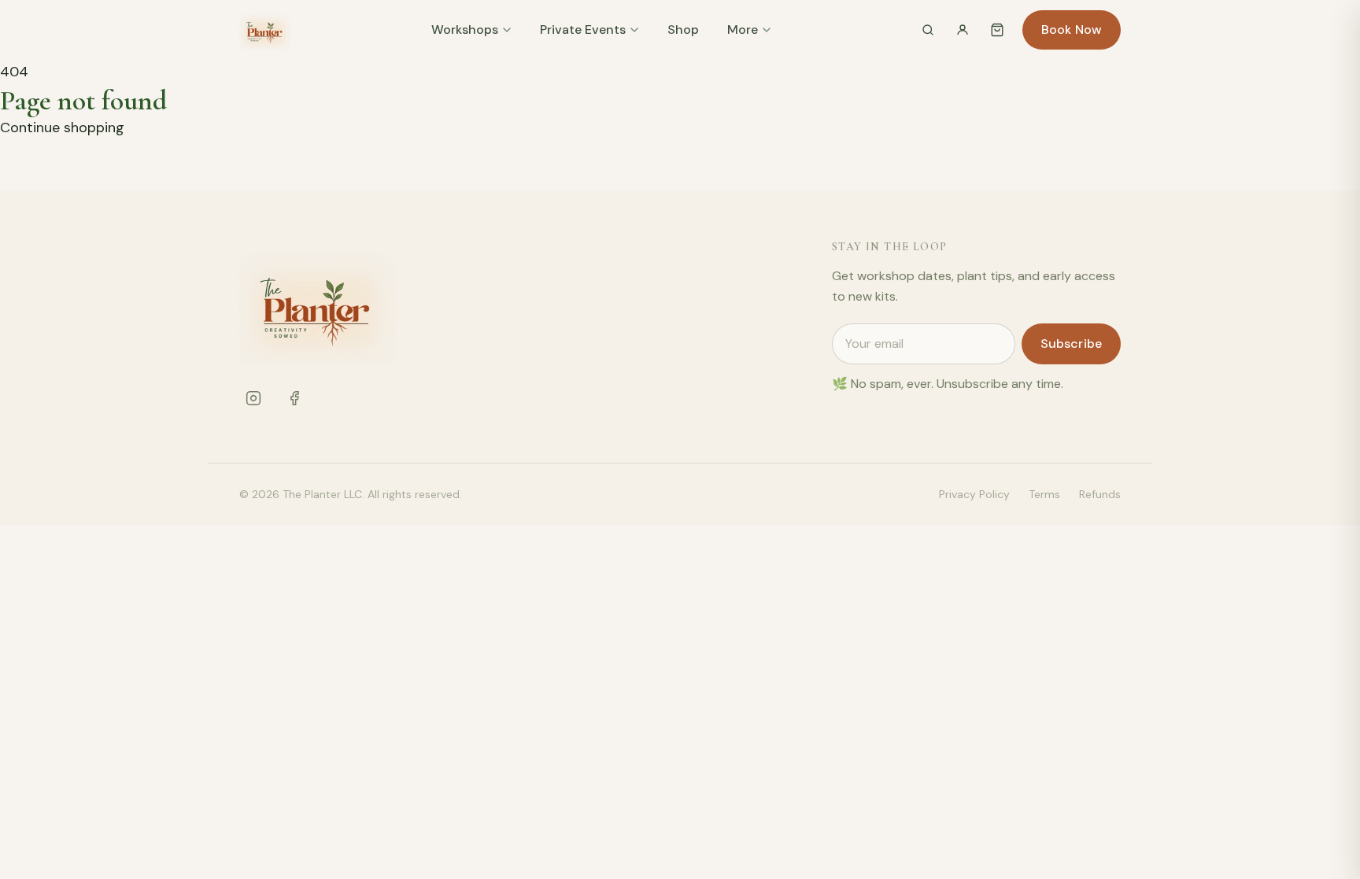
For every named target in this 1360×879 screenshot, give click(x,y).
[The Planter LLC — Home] (265, 29)
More (742, 29)
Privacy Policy (974, 494)
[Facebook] (294, 398)
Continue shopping (62, 127)
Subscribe (1071, 343)
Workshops (464, 29)
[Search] (928, 30)
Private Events (583, 29)
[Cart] (997, 30)
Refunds (1100, 494)
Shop (683, 29)
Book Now (1071, 29)
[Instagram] (253, 398)
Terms (1044, 494)
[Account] (962, 30)
